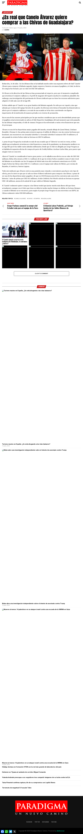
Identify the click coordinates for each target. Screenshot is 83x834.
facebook (29, 822)
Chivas (30, 198)
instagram (45, 822)
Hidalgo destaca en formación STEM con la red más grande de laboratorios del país (31, 767)
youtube (54, 822)
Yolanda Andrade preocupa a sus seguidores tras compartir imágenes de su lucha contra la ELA (36, 777)
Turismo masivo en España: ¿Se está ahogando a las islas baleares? (26, 444)
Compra (37, 198)
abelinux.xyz (60, 831)
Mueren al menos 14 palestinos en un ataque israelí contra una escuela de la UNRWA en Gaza (35, 763)
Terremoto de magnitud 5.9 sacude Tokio (16, 788)
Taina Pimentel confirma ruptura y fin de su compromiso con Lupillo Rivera (28, 782)
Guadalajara (46, 198)
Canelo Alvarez (20, 198)
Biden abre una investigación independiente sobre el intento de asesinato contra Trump (33, 603)
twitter (37, 822)
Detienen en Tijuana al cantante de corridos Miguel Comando (24, 772)
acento (7, 30)
